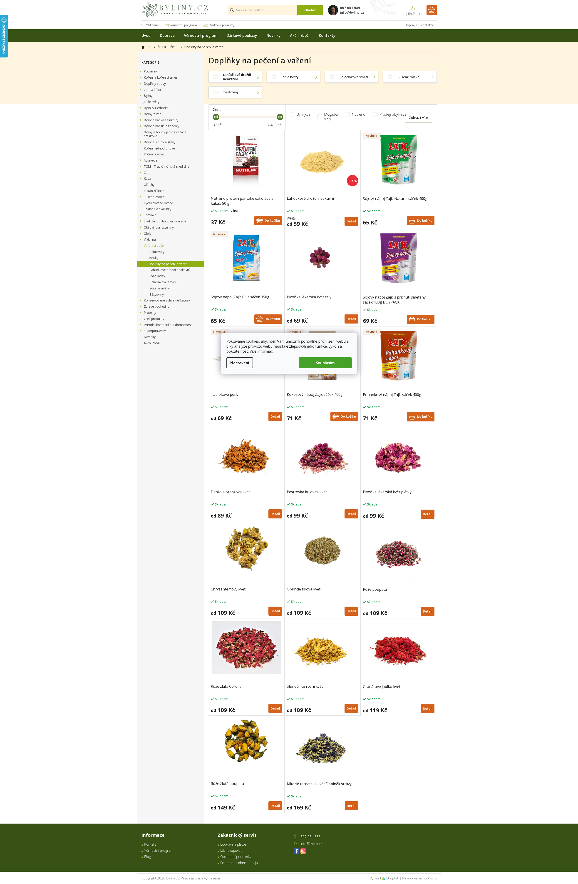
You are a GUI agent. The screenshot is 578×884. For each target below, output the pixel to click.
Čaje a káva (152, 89)
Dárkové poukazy (221, 25)
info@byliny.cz (311, 843)
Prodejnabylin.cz (393, 114)
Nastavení (239, 362)
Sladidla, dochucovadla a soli (165, 221)
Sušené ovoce (154, 197)
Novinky (150, 337)
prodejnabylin (303, 851)
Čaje (147, 172)
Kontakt (150, 844)
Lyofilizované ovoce (158, 203)
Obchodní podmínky (235, 856)
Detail (351, 221)
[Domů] (145, 46)
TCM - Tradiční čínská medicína (166, 166)
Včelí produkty (154, 318)
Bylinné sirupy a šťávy (159, 142)
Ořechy (149, 184)
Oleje (147, 233)
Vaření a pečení (155, 245)
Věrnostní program (183, 25)
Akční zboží (152, 343)
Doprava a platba (233, 844)
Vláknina (150, 239)
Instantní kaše (154, 191)
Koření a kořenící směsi (161, 77)
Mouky (153, 258)
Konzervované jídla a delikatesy (167, 300)
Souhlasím (325, 362)
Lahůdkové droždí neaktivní (169, 270)
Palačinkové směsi (162, 282)
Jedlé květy (151, 102)
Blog (147, 856)
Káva (147, 178)
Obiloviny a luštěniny (159, 227)
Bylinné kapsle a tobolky (161, 126)
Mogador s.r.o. (331, 116)
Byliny (148, 95)
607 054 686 (310, 836)
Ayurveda (150, 160)
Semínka (150, 215)
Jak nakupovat (231, 850)
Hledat (310, 10)
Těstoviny (156, 294)
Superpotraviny (155, 331)
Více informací (261, 351)
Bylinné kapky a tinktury (161, 120)
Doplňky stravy (155, 83)
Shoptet (392, 878)
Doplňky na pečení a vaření (168, 264)
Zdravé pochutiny (156, 306)
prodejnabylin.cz (296, 851)
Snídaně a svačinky (157, 209)
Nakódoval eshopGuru (419, 878)
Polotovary (156, 251)
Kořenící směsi (154, 154)
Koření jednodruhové (159, 148)
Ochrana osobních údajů (239, 862)
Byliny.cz (304, 114)
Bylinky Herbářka (156, 108)
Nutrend (359, 114)
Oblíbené (152, 25)
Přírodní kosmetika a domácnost (168, 325)
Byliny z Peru (153, 114)
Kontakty (427, 25)
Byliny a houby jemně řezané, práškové (165, 134)
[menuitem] (146, 35)
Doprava (410, 25)
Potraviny (151, 71)
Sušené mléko (159, 288)
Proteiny (150, 312)
